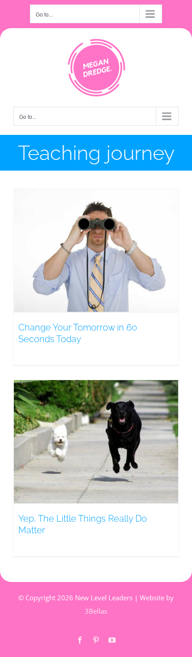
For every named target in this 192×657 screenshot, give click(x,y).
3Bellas (96, 611)
